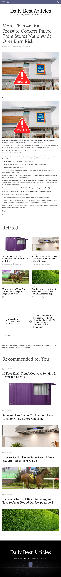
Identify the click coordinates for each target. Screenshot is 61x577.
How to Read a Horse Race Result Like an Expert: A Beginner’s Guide (14, 291)
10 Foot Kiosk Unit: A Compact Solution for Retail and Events (15, 258)
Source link (5, 215)
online (8, 207)
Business (5, 254)
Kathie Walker (18, 46)
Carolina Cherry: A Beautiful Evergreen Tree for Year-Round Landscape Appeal (45, 291)
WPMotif (45, 558)
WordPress (27, 558)
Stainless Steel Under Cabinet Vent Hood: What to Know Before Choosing (45, 258)
